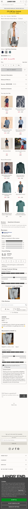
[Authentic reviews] (7, 233)
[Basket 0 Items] (26, 1)
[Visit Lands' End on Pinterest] (17, 449)
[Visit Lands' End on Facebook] (15, 449)
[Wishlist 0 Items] (23, 1)
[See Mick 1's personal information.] (6, 320)
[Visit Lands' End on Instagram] (10, 449)
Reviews (3, 222)
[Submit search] (25, 4)
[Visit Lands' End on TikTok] (12, 449)
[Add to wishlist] (25, 69)
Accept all (14, 499)
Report (17, 346)
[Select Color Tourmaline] (10, 52)
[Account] (21, 1)
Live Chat (24, 396)
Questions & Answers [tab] (14, 222)
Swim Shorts (14, 16)
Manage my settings (14, 506)
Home (2, 16)
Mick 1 (3, 320)
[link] (9, 254)
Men (5, 16)
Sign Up (14, 443)
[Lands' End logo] (14, 476)
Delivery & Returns (5, 79)
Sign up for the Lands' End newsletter (14, 434)
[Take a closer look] (25, 23)
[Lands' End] (11, 1)
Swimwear (9, 16)
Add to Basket (11, 69)
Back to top (14, 405)
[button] (3, 261)
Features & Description (7, 75)
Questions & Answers (6, 88)
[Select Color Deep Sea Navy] (2, 52)
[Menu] (2, 1)
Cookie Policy (21, 490)
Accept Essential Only (14, 503)
